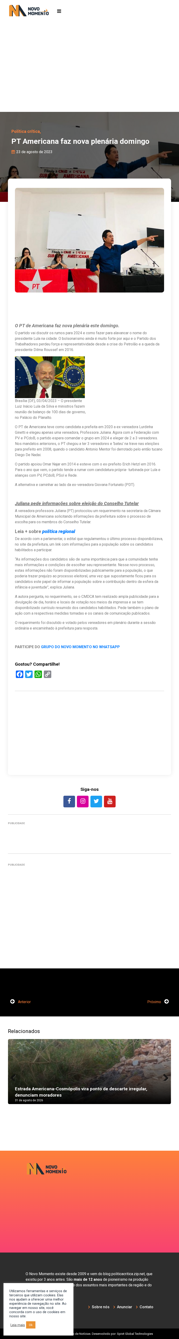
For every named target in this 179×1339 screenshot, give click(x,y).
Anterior (24, 1002)
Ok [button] (31, 1325)
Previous (15, 1076)
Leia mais (17, 1325)
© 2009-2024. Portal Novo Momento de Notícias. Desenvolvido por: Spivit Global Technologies (89, 1334)
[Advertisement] (89, 77)
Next (164, 1076)
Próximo (154, 1002)
